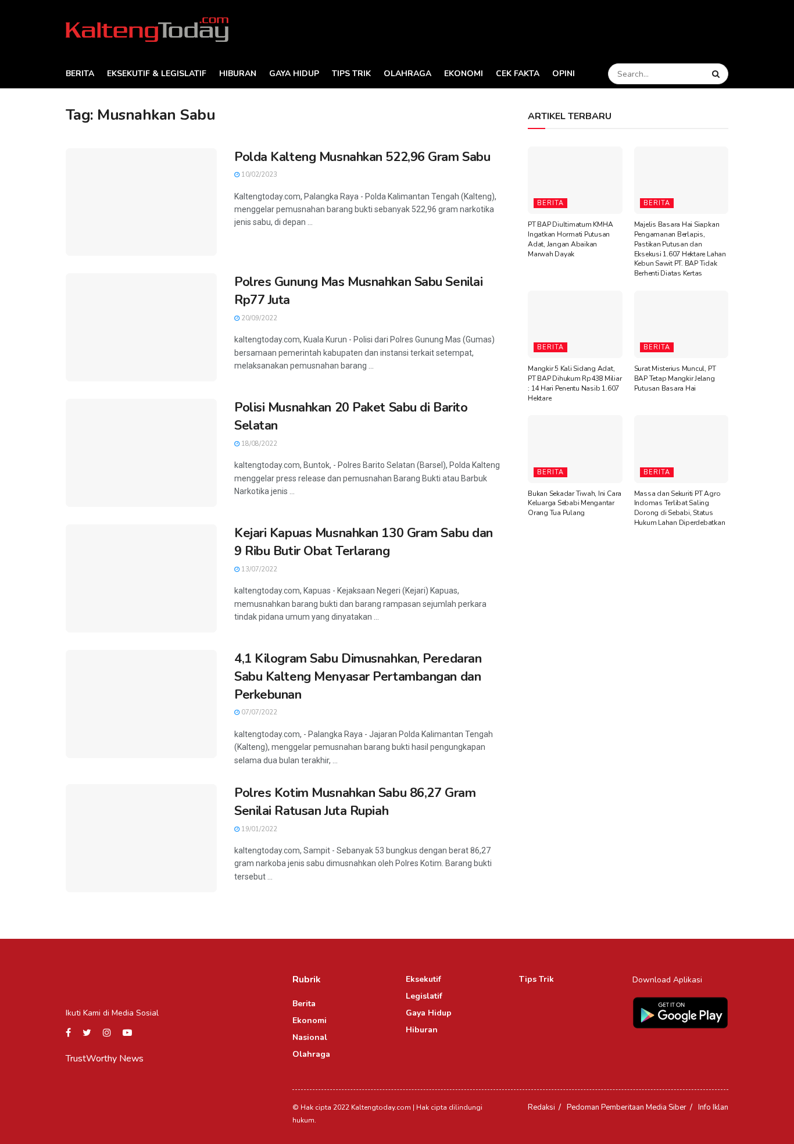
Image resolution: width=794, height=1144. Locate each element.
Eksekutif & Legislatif (156, 73)
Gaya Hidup (294, 73)
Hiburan (237, 73)
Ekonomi (463, 73)
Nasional (309, 1037)
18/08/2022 (258, 443)
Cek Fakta (517, 73)
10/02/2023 (258, 174)
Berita (80, 73)
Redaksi (541, 1107)
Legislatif (424, 996)
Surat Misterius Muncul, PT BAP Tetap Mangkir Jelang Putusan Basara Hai (675, 378)
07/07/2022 (258, 712)
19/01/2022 (258, 829)
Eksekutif (423, 979)
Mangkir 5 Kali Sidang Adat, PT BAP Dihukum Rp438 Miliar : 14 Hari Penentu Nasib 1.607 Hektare (575, 383)
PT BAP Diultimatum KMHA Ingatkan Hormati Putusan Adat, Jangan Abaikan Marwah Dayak (570, 239)
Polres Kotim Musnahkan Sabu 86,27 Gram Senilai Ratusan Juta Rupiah (354, 802)
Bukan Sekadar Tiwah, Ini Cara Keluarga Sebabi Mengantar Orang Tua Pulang (574, 503)
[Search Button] (717, 73)
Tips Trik (351, 73)
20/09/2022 (258, 318)
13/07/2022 (258, 569)
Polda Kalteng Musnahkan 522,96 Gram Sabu (362, 157)
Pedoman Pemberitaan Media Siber (626, 1107)
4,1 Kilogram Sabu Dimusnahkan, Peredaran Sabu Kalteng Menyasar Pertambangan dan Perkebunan (357, 676)
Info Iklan (713, 1107)
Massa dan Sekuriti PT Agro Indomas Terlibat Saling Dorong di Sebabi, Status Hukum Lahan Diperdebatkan (679, 508)
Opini (563, 73)
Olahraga (407, 73)
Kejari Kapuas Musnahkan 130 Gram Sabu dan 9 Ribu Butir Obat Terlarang (363, 542)
